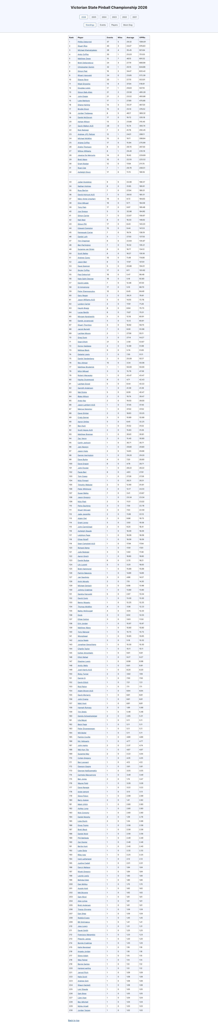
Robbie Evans (83, 918)
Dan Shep (82, 913)
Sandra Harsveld (85, 594)
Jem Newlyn (83, 447)
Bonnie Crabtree (85, 943)
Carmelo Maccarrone (87, 775)
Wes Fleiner (83, 960)
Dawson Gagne (84, 766)
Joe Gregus (83, 211)
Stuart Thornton (85, 325)
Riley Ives (82, 855)
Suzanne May (83, 754)
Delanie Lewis (84, 354)
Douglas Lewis (84, 88)
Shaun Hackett (84, 985)
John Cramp (83, 699)
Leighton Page (84, 535)
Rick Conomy (83, 813)
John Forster (83, 468)
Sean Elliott (83, 342)
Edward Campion (85, 228)
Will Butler (82, 733)
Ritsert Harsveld (85, 75)
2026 (83, 17)
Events (103, 25)
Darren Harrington (85, 455)
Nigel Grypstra (84, 84)
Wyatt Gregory (84, 871)
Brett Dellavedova (85, 63)
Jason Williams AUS (86, 300)
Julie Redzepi (83, 552)
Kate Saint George (85, 279)
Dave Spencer (84, 266)
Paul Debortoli (84, 274)
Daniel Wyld (83, 834)
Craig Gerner (83, 417)
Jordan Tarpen (84, 1010)
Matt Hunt (82, 703)
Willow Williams (84, 151)
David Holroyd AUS (86, 194)
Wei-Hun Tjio (83, 749)
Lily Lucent (82, 564)
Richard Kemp (84, 548)
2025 (94, 17)
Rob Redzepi (83, 130)
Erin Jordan (83, 623)
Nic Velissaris (83, 741)
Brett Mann (82, 159)
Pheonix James (84, 939)
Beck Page (82, 724)
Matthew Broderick (86, 367)
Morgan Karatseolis (86, 316)
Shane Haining (84, 105)
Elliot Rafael (83, 657)
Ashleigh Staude (85, 531)
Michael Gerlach (85, 585)
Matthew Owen (84, 58)
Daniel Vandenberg (86, 358)
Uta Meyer (82, 720)
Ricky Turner (83, 674)
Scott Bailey (83, 253)
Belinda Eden (83, 880)
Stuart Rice (82, 46)
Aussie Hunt (83, 888)
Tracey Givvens (84, 909)
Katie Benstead (84, 947)
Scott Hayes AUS (85, 430)
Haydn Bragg (83, 308)
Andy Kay (82, 400)
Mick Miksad (83, 371)
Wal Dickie (82, 392)
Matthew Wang (84, 628)
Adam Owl (82, 518)
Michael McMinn (85, 138)
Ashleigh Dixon (84, 172)
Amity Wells (83, 665)
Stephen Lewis (84, 661)
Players (114, 25)
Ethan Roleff (83, 539)
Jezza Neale (83, 640)
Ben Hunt (82, 426)
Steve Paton (83, 796)
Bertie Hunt (83, 846)
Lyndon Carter (84, 304)
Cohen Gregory (84, 758)
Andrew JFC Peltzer (86, 134)
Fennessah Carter (85, 232)
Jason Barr (82, 262)
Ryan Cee (82, 168)
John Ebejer (83, 96)
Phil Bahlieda (83, 838)
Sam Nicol (82, 897)
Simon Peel (82, 71)
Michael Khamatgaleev (87, 50)
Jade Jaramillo (84, 514)
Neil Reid (81, 220)
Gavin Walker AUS (85, 126)
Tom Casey (82, 476)
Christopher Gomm (86, 67)
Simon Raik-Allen (85, 92)
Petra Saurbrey (84, 506)
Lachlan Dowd (84, 384)
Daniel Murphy (84, 817)
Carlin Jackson (84, 443)
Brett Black (82, 829)
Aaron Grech (83, 556)
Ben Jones (82, 779)
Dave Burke (83, 459)
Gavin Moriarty (84, 695)
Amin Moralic (83, 581)
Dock (80, 615)
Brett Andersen (84, 905)
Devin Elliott (83, 682)
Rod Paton (82, 686)
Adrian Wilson (84, 121)
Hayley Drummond (86, 379)
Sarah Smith (83, 930)
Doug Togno (83, 825)
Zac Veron (82, 438)
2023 (114, 17)
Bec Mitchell (83, 1002)
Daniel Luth (82, 236)
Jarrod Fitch (83, 972)
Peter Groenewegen (86, 728)
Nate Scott (82, 977)
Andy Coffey (83, 54)
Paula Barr (82, 472)
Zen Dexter (82, 842)
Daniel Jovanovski (85, 321)
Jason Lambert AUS (86, 405)
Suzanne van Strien (86, 249)
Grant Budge (83, 164)
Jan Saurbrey (83, 577)
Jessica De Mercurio (86, 155)
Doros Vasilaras (84, 346)
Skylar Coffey (84, 270)
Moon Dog (127, 25)
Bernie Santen (84, 964)
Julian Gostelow (85, 182)
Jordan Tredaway (85, 113)
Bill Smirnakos (84, 922)
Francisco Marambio (86, 934)
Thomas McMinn (85, 606)
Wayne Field (83, 783)
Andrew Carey (84, 257)
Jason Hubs (83, 451)
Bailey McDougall (85, 611)
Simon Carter (83, 215)
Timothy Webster (85, 485)
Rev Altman (83, 363)
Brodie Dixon (83, 109)
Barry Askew (83, 800)
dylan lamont (83, 792)
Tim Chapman (84, 241)
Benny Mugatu (84, 602)
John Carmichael (85, 527)
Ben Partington (84, 245)
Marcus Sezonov (85, 409)
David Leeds (83, 283)
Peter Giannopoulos (86, 291)
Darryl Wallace (84, 867)
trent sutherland (84, 859)
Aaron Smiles (83, 421)
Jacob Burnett (84, 329)
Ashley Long (83, 808)
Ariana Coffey (84, 142)
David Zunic (83, 598)
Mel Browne (83, 892)
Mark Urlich (83, 804)
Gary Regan (83, 295)
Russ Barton (83, 190)
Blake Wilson (83, 396)
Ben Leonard (83, 762)
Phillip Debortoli (85, 42)
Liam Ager (82, 998)
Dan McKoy (83, 884)
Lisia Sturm (82, 821)
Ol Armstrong (83, 287)
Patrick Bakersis (85, 573)
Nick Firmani (83, 480)
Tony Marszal (83, 632)
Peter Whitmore (84, 489)
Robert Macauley (85, 375)
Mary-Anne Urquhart (86, 199)
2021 (135, 17)
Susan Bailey (83, 493)
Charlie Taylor (84, 649)
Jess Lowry (83, 926)
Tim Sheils (82, 712)
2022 (124, 17)
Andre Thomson (84, 147)
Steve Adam (83, 955)
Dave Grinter (83, 413)
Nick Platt (82, 501)
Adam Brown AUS (85, 691)
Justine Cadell (84, 863)
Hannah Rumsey (85, 707)
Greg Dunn (82, 337)
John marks (83, 745)
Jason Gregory (84, 497)
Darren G (81, 678)
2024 (104, 17)
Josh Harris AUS (85, 670)
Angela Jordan (84, 951)
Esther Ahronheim (85, 653)
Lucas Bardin (83, 312)
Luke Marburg (84, 100)
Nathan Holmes (84, 186)
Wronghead (83, 636)
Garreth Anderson (85, 388)
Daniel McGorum (85, 117)
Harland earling (84, 968)
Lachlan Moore (84, 333)
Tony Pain (82, 207)
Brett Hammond (84, 569)
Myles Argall (83, 1006)
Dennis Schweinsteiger (87, 716)
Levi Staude (83, 989)
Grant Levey (83, 522)
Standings (90, 25)
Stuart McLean (84, 510)
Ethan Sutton (83, 619)
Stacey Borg (83, 79)
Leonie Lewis (83, 876)
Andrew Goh (83, 981)
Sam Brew (82, 993)
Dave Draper (83, 464)
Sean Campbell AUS (86, 543)
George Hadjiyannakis (87, 770)
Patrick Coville (84, 737)
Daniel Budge (83, 560)
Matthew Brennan (85, 434)
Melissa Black (83, 350)
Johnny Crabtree (85, 590)
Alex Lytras (82, 901)
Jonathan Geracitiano (87, 644)
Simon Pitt (82, 224)
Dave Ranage (83, 787)
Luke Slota (82, 850)
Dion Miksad (83, 203)
